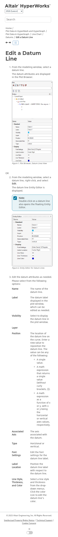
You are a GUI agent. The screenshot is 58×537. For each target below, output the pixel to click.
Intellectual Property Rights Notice (19, 520)
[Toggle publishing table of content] (16, 43)
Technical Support (44, 520)
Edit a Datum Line (24, 37)
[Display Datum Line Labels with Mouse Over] (7, 43)
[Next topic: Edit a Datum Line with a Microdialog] (10, 43)
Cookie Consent (29, 523)
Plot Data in (17, 34)
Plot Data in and (25, 31)
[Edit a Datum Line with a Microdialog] (10, 43)
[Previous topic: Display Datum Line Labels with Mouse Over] (7, 43)
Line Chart (37, 34)
